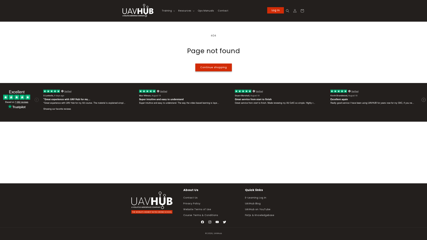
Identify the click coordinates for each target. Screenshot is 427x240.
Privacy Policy (191, 203)
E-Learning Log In (255, 197)
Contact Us (190, 197)
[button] (168, 10)
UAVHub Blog (253, 203)
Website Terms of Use (197, 209)
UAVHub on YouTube (258, 209)
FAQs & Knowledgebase (259, 215)
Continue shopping (213, 67)
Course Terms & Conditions (200, 215)
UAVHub (218, 233)
